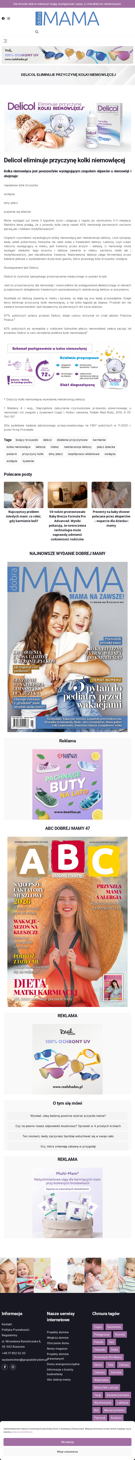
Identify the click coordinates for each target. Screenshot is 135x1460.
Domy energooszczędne (63, 1364)
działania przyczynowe (72, 440)
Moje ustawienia (67, 1451)
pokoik (98, 1342)
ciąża (98, 1327)
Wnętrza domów (58, 1337)
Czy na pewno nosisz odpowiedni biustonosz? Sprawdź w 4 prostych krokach (68, 1126)
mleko (55, 447)
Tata (110, 1365)
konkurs (116, 1418)
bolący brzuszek (27, 440)
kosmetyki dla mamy (108, 1357)
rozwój (120, 1334)
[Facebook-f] (5, 1367)
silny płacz (56, 454)
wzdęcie (12, 461)
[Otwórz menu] (5, 40)
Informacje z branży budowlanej (60, 1372)
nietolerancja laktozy (78, 447)
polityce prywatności (21, 1432)
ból (96, 1410)
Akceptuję (67, 1442)
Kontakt (7, 1324)
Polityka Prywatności (15, 1329)
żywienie (28, 461)
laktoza (40, 447)
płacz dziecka (106, 447)
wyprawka (101, 1380)
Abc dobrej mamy (59, 1379)
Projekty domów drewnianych (58, 1356)
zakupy (124, 1365)
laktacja (122, 1402)
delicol (47, 440)
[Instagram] (8, 18)
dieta (114, 1349)
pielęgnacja (102, 1334)
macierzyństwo (114, 1410)
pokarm (12, 454)
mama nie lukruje (106, 1387)
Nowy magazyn (57, 1348)
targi (97, 1395)
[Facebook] (3, 18)
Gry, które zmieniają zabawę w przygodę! (68, 1146)
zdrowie (115, 1372)
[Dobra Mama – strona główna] (67, 18)
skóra (98, 1365)
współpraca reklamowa (83, 454)
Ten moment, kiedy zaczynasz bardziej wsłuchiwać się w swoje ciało (68, 1136)
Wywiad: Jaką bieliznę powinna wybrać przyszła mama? (68, 1116)
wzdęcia (110, 454)
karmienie (99, 440)
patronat (99, 1418)
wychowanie (102, 1402)
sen (111, 1342)
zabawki (99, 1349)
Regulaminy (9, 1335)
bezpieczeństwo (118, 1395)
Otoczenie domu (58, 1343)
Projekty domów (58, 1332)
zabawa (99, 1372)
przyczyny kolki (32, 454)
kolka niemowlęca (18, 447)
